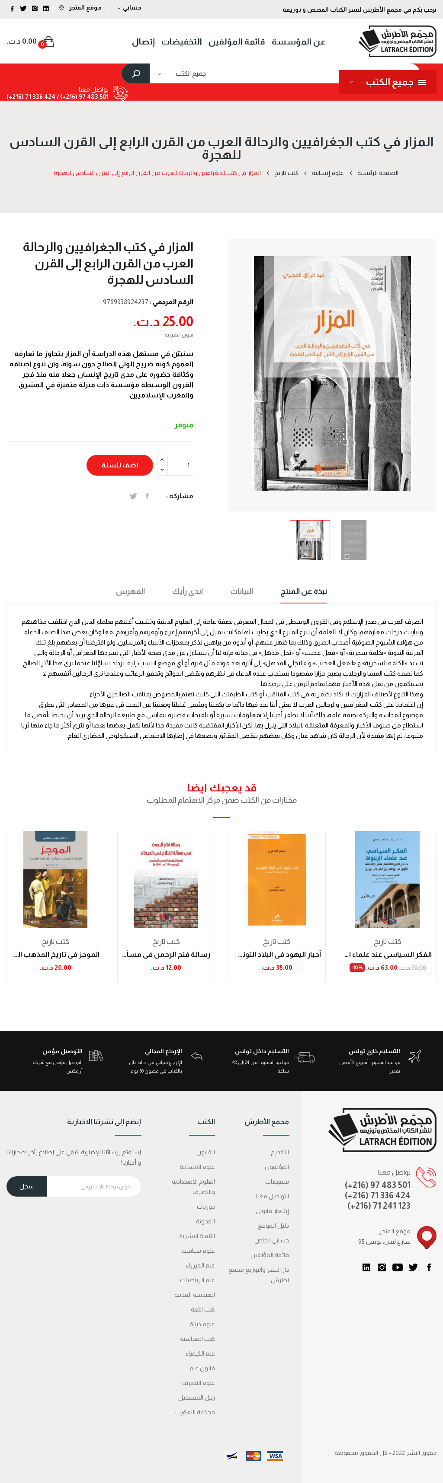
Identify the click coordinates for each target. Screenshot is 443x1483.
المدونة (205, 1221)
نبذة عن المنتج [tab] (303, 591)
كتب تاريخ (55, 941)
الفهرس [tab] (130, 591)
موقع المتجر (85, 7)
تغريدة (133, 495)
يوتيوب (397, 1267)
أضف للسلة (120, 465)
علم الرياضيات (197, 1280)
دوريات (206, 1206)
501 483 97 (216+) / (82, 96)
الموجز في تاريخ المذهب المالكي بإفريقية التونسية (55, 954)
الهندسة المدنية (194, 1294)
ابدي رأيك (187, 591)
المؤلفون (277, 1166)
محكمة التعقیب (195, 1412)
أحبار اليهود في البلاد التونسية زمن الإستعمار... (277, 954)
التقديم (280, 1152)
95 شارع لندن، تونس (384, 1241)
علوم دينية (202, 1324)
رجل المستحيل (196, 1397)
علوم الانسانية (197, 1166)
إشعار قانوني (272, 1210)
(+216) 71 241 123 (379, 1205)
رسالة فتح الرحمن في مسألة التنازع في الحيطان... (166, 954)
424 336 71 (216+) (30, 96)
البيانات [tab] (241, 591)
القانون (205, 1152)
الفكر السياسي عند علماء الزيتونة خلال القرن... (387, 954)
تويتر (413, 1267)
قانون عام (202, 1368)
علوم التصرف (198, 1382)
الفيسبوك (429, 1267)
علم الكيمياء (200, 1353)
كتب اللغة (203, 1309)
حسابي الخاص (271, 1240)
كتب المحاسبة (197, 1338)
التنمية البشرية (197, 1235)
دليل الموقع (273, 1225)
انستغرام (382, 1267)
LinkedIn (366, 1267)
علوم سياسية (198, 1250)
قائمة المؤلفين (269, 1254)
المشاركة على (147, 495)
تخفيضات (277, 1181)
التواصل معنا (272, 1196)
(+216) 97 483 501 (378, 1185)
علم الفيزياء (200, 1265)
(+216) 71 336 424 (378, 1195)
